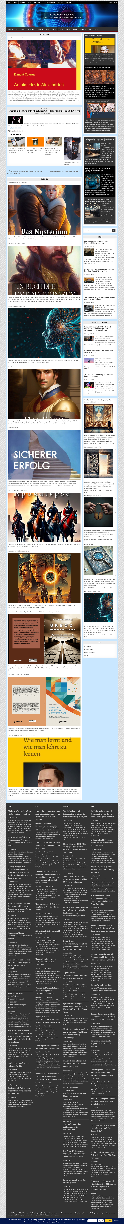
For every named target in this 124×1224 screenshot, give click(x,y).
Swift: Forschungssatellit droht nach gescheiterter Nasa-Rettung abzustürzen (102, 816)
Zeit (25, 133)
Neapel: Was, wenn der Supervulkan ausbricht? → (66, 173)
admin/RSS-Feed (39, 115)
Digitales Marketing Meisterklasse (18, 553)
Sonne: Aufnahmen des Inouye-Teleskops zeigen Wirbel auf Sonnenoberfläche (103, 990)
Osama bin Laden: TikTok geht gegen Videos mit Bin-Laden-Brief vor (44, 112)
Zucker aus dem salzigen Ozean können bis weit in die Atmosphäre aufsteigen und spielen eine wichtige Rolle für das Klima (20, 1038)
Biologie (61, 29)
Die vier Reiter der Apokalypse (17, 369)
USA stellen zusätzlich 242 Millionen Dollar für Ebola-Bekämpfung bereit (74, 1066)
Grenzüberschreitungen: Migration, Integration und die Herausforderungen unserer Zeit (35, 490)
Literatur (22, 2)
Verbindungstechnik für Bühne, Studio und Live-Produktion (99, 296)
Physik (47, 29)
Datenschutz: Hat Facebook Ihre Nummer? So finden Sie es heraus (16, 152)
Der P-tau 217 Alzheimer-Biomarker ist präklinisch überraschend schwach (74, 1156)
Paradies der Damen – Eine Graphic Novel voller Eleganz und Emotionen (99, 399)
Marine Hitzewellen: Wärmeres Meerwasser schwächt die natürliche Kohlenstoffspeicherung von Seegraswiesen (20, 874)
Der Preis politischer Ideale (92, 493)
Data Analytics (88, 542)
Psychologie (83, 29)
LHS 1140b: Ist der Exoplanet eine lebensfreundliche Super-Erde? (103, 1130)
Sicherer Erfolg (13, 306)
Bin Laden (18, 133)
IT (22, 133)
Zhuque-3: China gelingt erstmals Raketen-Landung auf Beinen (102, 871)
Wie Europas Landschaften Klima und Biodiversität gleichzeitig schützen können (48, 1078)
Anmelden (87, 644)
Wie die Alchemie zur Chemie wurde (19, 38)
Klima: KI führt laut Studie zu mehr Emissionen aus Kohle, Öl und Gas (48, 847)
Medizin (68, 29)
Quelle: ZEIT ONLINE (14, 130)
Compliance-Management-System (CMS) (20, 739)
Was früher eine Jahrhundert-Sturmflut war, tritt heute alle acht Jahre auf (47, 1021)
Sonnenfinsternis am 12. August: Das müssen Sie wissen (101, 1045)
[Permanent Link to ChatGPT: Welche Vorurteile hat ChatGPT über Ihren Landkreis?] (35, 144)
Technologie (31, 29)
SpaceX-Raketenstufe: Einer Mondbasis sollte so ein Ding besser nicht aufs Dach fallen (103, 1019)
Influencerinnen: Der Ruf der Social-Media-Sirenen (99, 349)
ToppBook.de (37, 2)
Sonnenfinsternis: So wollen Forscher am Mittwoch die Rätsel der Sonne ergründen (103, 959)
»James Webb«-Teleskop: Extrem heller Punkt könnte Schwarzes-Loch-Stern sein (103, 930)
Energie (54, 29)
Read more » (109, 439)
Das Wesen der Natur (14, 678)
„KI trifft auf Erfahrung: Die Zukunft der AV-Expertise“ (98, 373)
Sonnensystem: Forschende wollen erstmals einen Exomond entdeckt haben (103, 1074)
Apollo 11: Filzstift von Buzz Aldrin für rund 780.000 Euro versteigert (103, 1157)
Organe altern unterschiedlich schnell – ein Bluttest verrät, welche (75, 977)
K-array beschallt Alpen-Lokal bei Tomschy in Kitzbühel (45, 964)
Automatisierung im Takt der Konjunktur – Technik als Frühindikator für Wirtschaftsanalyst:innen (98, 139)
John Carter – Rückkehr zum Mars (18, 429)
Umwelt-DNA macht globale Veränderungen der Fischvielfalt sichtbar (47, 993)
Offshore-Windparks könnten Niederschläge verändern (96, 240)
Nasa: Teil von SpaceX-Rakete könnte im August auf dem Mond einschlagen (103, 1103)
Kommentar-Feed (89, 650)
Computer (40, 29)
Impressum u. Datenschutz (64, 2)
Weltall (23, 29)
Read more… (76, 871)
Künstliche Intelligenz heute (16, 184)
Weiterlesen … (92, 261)
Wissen (15, 2)
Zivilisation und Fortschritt (93, 103)
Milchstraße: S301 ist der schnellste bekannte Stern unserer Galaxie (102, 845)
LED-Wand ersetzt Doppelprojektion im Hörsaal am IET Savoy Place (99, 268)
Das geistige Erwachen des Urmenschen (97, 35)
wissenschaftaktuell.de (62, 14)
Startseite (10, 29)
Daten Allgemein (93, 29)
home (9, 2)
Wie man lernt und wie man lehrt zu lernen (21, 614)
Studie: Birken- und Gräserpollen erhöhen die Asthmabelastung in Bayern (75, 816)
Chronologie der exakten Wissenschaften (97, 69)
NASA (17, 29)
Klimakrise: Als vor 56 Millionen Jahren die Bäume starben (20, 938)
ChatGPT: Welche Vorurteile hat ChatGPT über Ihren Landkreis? (35, 152)
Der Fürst (11, 245)
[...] (40, 102)
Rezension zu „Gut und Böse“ (93, 445)
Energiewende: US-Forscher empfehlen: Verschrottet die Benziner (47, 909)
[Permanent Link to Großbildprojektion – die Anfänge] (72, 150)
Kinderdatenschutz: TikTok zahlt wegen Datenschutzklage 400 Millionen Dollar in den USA (97, 326)
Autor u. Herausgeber (49, 2)
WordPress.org (88, 654)
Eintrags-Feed (88, 647)
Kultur (29, 2)
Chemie (75, 29)
